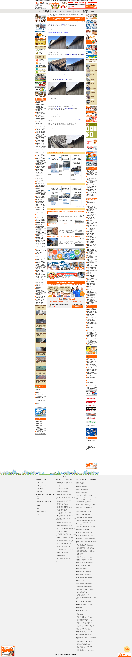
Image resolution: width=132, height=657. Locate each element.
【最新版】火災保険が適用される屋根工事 (54, 31)
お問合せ (38, 403)
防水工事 (92, 83)
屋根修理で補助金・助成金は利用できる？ (91, 303)
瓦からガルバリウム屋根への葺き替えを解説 (91, 176)
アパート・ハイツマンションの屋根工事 (91, 380)
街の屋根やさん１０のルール (41, 485)
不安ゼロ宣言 (39, 486)
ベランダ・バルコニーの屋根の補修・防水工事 (64, 507)
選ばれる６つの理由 (40, 483)
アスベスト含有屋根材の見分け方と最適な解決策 (40, 220)
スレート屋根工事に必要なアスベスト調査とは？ (40, 297)
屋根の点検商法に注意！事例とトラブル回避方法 (91, 330)
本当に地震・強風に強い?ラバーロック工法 (41, 181)
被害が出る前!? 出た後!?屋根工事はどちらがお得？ (92, 323)
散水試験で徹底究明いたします (62, 501)
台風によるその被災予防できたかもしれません (92, 265)
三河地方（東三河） (40, 431)
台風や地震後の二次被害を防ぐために (91, 273)
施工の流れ (69, 11)
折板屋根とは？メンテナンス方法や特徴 (91, 237)
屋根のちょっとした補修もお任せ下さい (63, 491)
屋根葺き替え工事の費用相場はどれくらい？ (91, 210)
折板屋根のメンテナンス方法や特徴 (83, 529)
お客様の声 (62, 11)
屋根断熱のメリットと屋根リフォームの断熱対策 (40, 291)
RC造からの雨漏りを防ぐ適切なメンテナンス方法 (41, 277)
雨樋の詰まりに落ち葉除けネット (62, 552)
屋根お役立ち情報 (90, 262)
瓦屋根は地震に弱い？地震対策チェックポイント (92, 279)
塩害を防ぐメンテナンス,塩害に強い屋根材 (41, 238)
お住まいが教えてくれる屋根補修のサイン (91, 215)
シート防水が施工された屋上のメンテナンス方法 (40, 141)
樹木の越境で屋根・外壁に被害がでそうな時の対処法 (92, 338)
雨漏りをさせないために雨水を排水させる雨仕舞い (85, 635)
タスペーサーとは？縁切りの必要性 (40, 135)
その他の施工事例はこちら (80, 206)
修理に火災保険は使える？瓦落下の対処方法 (92, 271)
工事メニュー (77, 11)
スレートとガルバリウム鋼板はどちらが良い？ (91, 171)
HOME (49, 14)
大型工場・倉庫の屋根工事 (61, 510)
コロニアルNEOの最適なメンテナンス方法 (91, 250)
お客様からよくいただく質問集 (82, 492)
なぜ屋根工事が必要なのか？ (91, 202)
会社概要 (93, 11)
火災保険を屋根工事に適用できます (63, 506)
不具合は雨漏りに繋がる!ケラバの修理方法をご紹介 (85, 545)
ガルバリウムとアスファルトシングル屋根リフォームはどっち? (41, 250)
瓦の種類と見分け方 (40, 214)
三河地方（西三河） (40, 429)
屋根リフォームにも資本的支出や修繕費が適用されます (66, 528)
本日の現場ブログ (39, 499)
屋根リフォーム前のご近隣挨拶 (62, 492)
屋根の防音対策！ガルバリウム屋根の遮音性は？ (92, 195)
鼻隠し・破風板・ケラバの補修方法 (40, 123)
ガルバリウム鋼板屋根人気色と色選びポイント (91, 184)
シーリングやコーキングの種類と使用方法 (40, 173)
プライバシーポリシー (40, 400)
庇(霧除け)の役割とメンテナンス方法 (39, 170)
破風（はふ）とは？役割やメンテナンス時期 (40, 303)
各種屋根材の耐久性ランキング (82, 610)
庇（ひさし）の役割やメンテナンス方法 (40, 279)
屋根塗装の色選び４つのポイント (90, 287)
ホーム (39, 11)
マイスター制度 (39, 491)
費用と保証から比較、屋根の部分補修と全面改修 (92, 212)
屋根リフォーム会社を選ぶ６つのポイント (92, 260)
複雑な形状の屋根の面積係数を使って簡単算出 (40, 186)
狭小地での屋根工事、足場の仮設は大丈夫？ (84, 501)
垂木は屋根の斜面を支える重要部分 (63, 533)
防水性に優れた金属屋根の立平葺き (83, 619)
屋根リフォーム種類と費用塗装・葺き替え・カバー (92, 223)
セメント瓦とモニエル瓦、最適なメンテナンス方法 (85, 532)
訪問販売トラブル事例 (91, 327)
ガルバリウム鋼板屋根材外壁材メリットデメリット (92, 192)
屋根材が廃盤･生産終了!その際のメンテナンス (40, 243)
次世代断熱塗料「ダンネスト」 (90, 289)
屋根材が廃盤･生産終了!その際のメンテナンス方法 (85, 548)
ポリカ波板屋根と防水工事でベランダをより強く (92, 367)
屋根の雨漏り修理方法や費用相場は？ (40, 274)
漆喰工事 (92, 74)
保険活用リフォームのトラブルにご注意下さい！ (85, 622)
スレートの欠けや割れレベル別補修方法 (91, 229)
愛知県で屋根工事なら (40, 397)
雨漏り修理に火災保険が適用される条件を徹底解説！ (86, 650)
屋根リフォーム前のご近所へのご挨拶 (90, 315)
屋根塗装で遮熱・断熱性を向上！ (82, 568)
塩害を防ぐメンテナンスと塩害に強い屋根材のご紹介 (86, 625)
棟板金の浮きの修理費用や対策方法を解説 (40, 119)
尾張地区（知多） (39, 425)
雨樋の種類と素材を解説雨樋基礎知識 (40, 294)
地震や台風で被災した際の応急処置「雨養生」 (40, 178)
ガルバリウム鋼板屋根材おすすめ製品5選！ (91, 187)
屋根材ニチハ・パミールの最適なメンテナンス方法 (92, 245)
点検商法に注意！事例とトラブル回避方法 (64, 494)
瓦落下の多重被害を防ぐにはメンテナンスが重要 (91, 268)
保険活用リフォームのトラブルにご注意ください (92, 341)
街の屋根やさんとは (40, 482)
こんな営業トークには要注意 (91, 325)
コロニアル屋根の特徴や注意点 (90, 231)
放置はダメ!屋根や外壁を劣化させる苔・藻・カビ (41, 241)
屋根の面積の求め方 (40, 183)
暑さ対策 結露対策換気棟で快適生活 (40, 202)
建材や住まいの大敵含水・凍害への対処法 (40, 205)
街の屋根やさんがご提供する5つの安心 (46, 11)
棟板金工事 (92, 92)
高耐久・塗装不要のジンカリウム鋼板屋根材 (40, 265)
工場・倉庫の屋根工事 (91, 377)
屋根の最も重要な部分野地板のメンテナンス (40, 227)
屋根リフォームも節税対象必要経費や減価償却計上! (92, 388)
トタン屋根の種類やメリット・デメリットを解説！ (85, 527)
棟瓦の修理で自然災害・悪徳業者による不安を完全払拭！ (86, 551)
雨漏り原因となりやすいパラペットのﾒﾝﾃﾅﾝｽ (40, 144)
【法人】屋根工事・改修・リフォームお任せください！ (66, 515)
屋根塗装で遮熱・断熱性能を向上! (91, 292)
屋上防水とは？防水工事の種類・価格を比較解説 (40, 149)
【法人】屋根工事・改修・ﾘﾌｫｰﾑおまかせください (92, 385)
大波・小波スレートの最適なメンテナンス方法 (40, 167)
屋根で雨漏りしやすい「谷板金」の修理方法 (40, 212)
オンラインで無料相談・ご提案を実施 (63, 483)
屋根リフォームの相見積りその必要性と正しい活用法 (92, 312)
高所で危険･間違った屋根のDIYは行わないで (84, 586)
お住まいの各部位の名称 (40, 104)
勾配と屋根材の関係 (40, 207)
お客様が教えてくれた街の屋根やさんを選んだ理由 (45, 501)
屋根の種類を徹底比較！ (89, 220)
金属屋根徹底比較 (80, 614)
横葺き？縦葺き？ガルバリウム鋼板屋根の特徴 (92, 190)
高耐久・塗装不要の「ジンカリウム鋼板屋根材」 (85, 583)
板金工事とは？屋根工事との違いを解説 (40, 116)
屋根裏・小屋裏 (39, 199)
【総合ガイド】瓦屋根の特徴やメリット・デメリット (86, 519)
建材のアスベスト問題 (40, 222)
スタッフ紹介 (38, 392)
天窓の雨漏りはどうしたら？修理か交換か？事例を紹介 (86, 538)
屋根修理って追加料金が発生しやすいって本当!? (91, 336)
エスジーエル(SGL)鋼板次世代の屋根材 (40, 259)
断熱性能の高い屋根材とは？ (39, 288)
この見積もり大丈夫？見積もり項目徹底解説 (91, 320)
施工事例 (54, 11)
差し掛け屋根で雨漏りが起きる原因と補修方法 (85, 634)
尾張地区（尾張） (39, 421)
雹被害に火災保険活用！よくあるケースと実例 (91, 300)
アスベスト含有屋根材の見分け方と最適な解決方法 (85, 577)
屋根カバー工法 (93, 70)
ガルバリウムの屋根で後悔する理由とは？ (40, 256)
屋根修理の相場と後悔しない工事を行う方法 (91, 207)
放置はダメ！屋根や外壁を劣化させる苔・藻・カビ (85, 626)
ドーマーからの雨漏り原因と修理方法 (40, 282)
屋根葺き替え (93, 65)
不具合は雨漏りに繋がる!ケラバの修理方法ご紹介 (41, 126)
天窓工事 (92, 101)
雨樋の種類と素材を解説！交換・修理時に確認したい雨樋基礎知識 (58, 32)
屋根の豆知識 (38, 229)
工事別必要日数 (90, 257)
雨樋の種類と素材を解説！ (61, 555)
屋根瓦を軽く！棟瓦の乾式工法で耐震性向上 (91, 276)
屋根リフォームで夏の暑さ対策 (62, 509)
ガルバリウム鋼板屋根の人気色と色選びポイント (85, 516)
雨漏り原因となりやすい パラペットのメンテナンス (65, 538)
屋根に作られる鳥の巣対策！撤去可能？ (91, 375)
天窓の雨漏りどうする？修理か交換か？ (40, 285)
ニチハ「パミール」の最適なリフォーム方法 (84, 495)
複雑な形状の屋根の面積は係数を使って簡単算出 (85, 562)
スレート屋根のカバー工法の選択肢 (92, 226)
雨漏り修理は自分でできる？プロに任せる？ (40, 113)
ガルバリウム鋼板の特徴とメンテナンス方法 (40, 262)
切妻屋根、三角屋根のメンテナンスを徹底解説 (40, 194)
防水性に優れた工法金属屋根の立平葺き (40, 175)
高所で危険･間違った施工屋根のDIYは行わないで (41, 268)
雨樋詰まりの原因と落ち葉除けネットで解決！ (92, 373)
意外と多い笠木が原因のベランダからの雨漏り (40, 129)
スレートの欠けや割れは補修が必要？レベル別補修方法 (86, 526)
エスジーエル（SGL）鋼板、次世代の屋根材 (84, 617)
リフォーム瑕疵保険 (40, 488)
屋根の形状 (38, 188)
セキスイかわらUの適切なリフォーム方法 (84, 494)
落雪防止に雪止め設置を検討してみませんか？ (64, 544)
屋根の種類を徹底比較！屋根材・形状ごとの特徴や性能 (86, 520)
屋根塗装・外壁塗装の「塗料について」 (83, 489)
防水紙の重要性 (39, 224)
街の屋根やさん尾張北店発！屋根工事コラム (44, 502)
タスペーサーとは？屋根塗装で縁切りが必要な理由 (85, 544)
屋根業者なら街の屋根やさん (41, 511)
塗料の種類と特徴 (91, 398)
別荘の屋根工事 (90, 382)
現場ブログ (52, 14)
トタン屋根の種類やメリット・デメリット (91, 234)
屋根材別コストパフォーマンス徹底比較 (40, 232)
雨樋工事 (92, 79)
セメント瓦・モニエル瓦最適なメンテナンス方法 (40, 158)
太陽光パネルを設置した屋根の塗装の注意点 (91, 239)
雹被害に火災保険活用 (81, 647)
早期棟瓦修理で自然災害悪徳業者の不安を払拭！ (40, 164)
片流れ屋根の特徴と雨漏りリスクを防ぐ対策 (40, 191)
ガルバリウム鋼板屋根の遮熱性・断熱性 (91, 182)
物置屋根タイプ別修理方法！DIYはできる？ (91, 359)
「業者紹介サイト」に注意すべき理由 (91, 344)
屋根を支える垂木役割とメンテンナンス (40, 271)
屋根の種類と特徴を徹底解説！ (40, 102)
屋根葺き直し (93, 88)
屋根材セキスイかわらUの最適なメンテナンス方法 (92, 247)
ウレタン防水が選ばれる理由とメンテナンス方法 (40, 138)
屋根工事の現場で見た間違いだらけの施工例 (91, 284)
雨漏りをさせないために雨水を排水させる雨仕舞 (40, 209)
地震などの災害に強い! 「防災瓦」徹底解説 (91, 281)
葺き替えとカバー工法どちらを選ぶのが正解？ (91, 218)
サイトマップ (39, 515)
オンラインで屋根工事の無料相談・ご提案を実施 (91, 309)
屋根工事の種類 (91, 61)
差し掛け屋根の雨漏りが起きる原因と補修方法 (40, 197)
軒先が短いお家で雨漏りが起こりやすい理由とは (40, 217)
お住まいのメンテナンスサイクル (82, 599)
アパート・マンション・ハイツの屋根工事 (64, 512)
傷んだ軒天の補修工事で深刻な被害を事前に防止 (40, 132)
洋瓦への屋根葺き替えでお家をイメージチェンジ (40, 246)
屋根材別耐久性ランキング (39, 235)
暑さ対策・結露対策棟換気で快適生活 (83, 565)
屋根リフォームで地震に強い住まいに (63, 504)
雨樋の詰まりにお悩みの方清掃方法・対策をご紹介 (92, 370)
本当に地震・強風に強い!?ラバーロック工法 (84, 631)
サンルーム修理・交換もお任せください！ (91, 362)
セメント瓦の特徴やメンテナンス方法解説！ (40, 155)
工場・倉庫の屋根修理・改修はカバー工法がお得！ (92, 365)
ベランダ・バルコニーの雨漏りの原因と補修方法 (40, 152)
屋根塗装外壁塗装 (92, 97)
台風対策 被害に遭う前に (61, 503)
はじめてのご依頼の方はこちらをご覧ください (64, 482)
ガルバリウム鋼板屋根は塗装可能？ (91, 179)
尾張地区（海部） (39, 423)
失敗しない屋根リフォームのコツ (91, 204)
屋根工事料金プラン (60, 486)
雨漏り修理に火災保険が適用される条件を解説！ (91, 297)
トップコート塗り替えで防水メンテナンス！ (40, 300)
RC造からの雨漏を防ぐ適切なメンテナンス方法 (85, 585)
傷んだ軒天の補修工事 (81, 595)
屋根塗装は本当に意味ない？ (39, 110)
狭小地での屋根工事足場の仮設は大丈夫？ (91, 253)
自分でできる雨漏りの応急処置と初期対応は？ (91, 295)
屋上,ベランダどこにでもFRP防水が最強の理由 (41, 147)
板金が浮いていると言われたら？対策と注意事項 (92, 333)
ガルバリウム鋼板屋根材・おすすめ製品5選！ (84, 505)
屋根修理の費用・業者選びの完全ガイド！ (40, 107)
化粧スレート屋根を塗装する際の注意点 (90, 242)
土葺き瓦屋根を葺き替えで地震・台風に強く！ (40, 161)
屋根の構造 (38, 121)
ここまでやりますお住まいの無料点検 (85, 11)
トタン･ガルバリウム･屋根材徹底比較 (40, 253)
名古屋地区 (38, 427)
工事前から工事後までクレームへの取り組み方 (91, 317)
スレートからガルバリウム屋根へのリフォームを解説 (92, 174)
